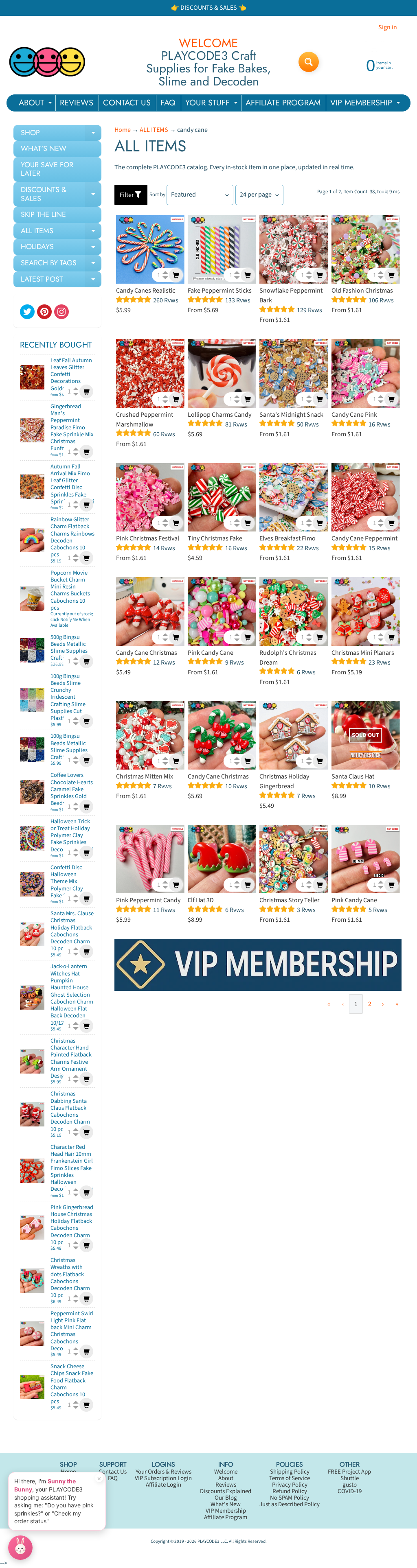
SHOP (61, 134)
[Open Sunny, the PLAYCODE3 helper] (20, 1547)
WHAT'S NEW (43, 148)
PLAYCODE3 (208, 1541)
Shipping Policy (289, 1471)
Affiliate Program (225, 1517)
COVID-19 (350, 1491)
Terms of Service (289, 1478)
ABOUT (36, 104)
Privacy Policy (289, 1485)
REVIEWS (76, 103)
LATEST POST (61, 281)
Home (122, 129)
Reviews (225, 1485)
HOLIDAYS (61, 248)
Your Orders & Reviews (163, 1471)
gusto (349, 1485)
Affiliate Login (163, 1485)
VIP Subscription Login (163, 1478)
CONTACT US (127, 103)
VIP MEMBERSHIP (366, 104)
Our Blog (226, 1498)
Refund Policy (289, 1491)
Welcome (225, 1471)
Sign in (387, 27)
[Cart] (86, 391)
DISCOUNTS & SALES (61, 194)
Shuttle (349, 1478)
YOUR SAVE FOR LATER (47, 169)
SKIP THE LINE (43, 214)
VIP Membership (226, 1511)
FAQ (168, 103)
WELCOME (208, 43)
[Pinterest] (44, 311)
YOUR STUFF (212, 104)
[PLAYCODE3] (47, 62)
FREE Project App (349, 1471)
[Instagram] (61, 311)
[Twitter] (27, 311)
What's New (226, 1504)
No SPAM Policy (289, 1498)
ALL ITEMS (61, 232)
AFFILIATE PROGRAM (283, 103)
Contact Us (113, 1471)
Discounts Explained (225, 1491)
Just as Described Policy (289, 1504)
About (225, 1478)
